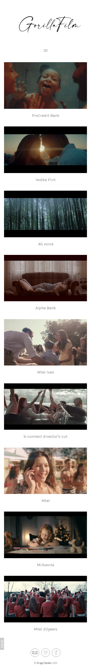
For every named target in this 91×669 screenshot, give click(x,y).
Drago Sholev (44, 663)
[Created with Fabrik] (2, 644)
